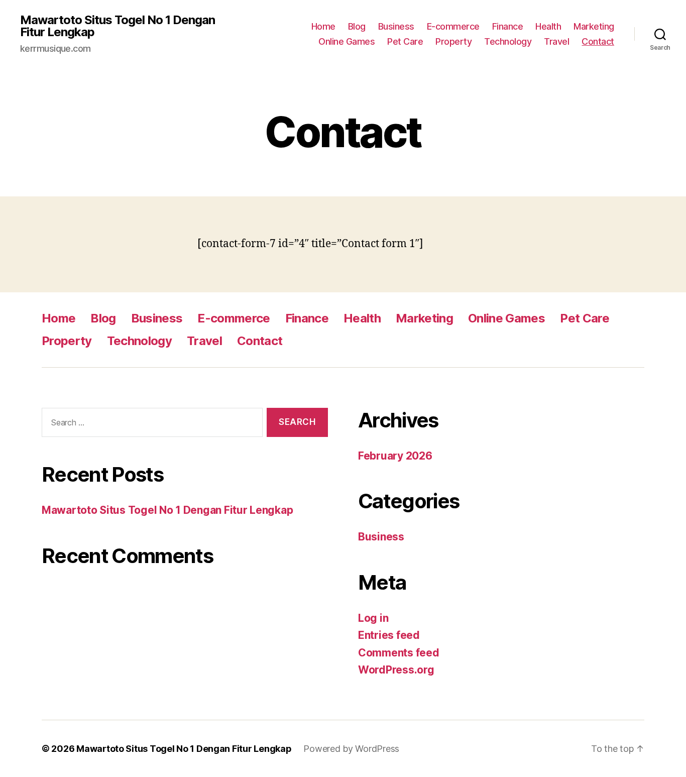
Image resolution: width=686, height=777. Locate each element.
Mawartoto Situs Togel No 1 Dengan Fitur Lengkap (117, 26)
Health (548, 26)
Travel (556, 41)
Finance (507, 26)
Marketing (594, 26)
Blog (357, 26)
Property (453, 41)
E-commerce (453, 26)
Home (323, 26)
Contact (598, 41)
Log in (373, 618)
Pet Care (405, 41)
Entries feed (389, 635)
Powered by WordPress (351, 748)
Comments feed (398, 652)
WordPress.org (396, 669)
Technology (507, 41)
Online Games (346, 41)
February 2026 (395, 456)
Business (396, 26)
